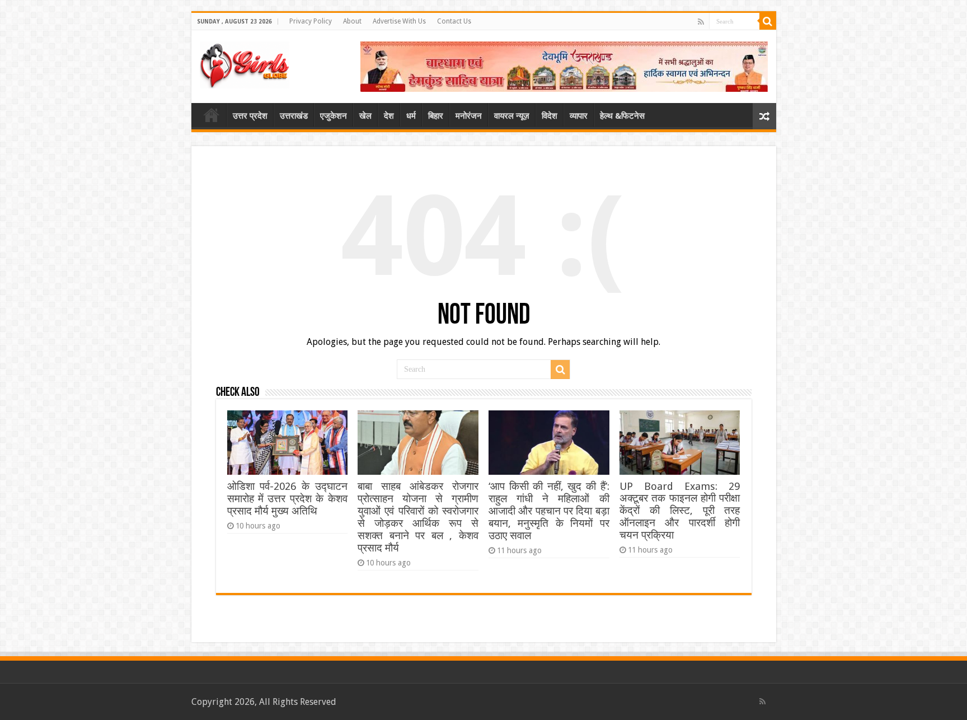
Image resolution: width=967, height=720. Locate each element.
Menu (211, 115)
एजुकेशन (333, 116)
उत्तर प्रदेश (250, 116)
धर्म (411, 116)
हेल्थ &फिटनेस (622, 116)
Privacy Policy (310, 21)
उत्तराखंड (294, 116)
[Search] (767, 21)
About (352, 21)
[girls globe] (244, 62)
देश (389, 116)
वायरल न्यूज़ (511, 116)
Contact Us (454, 21)
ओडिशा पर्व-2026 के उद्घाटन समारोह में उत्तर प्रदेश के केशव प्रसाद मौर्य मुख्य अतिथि (287, 498)
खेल (365, 116)
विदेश (549, 116)
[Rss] (701, 22)
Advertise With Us (399, 21)
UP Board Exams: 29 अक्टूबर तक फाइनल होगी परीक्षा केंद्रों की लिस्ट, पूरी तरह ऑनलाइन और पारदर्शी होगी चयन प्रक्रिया (679, 510)
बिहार (435, 116)
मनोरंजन (469, 116)
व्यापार (579, 116)
